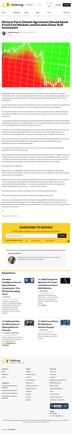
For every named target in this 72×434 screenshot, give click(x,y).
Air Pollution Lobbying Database (9, 397)
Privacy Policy (54, 394)
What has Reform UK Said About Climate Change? (48, 324)
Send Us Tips (54, 386)
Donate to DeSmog (56, 388)
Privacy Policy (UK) (56, 397)
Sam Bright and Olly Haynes (11, 333)
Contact (52, 377)
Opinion (28, 400)
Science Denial (30, 374)
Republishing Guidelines (58, 380)
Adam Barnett (44, 291)
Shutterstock (14, 216)
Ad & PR (28, 377)
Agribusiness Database (9, 390)
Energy (28, 371)
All (26, 240)
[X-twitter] (51, 3)
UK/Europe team (49, 240)
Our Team (53, 374)
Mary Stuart (7, 297)
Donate (66, 5)
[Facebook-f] (47, 3)
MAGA (44, 305)
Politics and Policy (32, 386)
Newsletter (53, 413)
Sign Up (62, 235)
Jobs (51, 391)
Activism (29, 391)
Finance (28, 397)
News (3, 371)
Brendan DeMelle (13, 32)
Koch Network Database (10, 393)
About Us (53, 371)
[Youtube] (59, 416)
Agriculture (29, 383)
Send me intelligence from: (14, 240)
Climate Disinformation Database (9, 386)
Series (4, 377)
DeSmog (17, 5)
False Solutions (31, 388)
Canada (28, 394)
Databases (5, 374)
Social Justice (30, 380)
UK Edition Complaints (57, 400)
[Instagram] (62, 416)
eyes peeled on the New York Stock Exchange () (28, 200)
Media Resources (55, 383)
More (48, 12)
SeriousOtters (11, 429)
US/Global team (36, 240)
